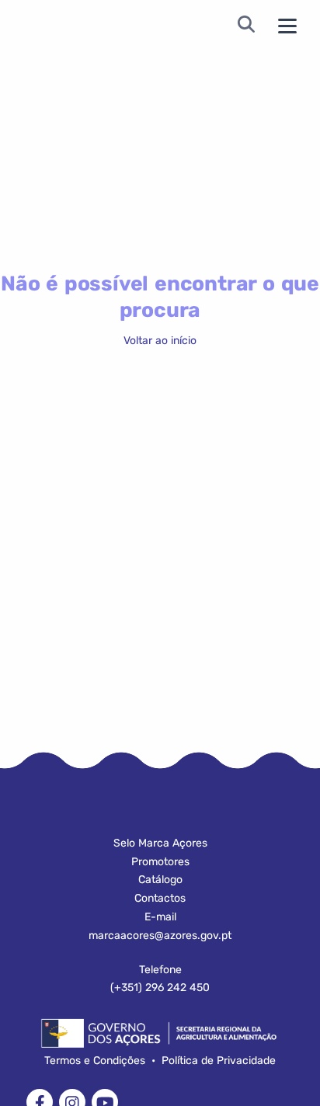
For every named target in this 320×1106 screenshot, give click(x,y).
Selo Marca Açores (160, 843)
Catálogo (160, 879)
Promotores (160, 861)
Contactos (160, 898)
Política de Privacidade (219, 1060)
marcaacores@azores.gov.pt (160, 935)
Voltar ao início (160, 340)
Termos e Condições (94, 1060)
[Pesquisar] (246, 26)
